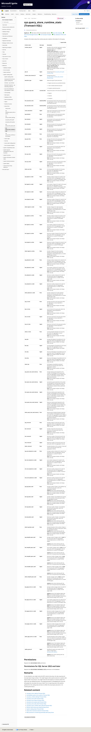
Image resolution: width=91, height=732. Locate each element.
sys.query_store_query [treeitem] (10, 122)
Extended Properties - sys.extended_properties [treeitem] (9, 85)
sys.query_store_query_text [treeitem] (10, 125)
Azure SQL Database (57, 33)
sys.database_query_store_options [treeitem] (10, 112)
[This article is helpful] (86, 28)
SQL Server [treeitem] (4, 24)
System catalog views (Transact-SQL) (35, 709)
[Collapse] (15, 17)
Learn (25, 18)
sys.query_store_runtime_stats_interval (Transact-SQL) (39, 705)
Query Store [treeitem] (7, 108)
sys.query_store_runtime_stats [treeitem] (10, 129)
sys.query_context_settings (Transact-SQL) (36, 697)
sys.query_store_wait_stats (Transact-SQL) (36, 703)
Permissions (78, 20)
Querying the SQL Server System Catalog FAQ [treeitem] (9, 79)
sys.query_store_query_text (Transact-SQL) (36, 702)
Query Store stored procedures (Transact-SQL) (37, 710)
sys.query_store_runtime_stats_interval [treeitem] (10, 135)
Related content (79, 24)
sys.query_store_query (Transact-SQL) (35, 700)
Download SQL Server (84, 14)
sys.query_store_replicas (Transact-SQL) (36, 693)
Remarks (78, 22)
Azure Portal (75, 14)
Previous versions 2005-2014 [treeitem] (8, 27)
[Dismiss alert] (89, 2)
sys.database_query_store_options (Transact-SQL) (38, 695)
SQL (29, 18)
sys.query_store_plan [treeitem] (9, 119)
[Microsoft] (2, 11)
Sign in (88, 10)
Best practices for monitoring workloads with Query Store (40, 712)
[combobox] (8, 20)
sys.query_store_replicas (52, 652)
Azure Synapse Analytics (45, 34)
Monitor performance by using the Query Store (38, 707)
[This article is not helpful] (88, 28)
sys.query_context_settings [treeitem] (10, 116)
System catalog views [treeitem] (8, 76)
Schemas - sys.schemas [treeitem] (9, 82)
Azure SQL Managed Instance (31, 34)
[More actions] (66, 18)
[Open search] (85, 11)
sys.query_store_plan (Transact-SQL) (35, 698)
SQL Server (33, 18)
